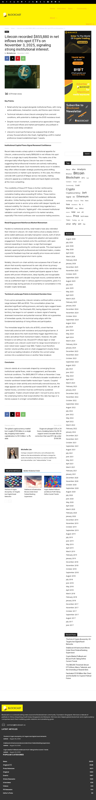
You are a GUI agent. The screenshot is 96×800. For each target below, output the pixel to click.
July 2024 (69, 327)
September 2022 (72, 404)
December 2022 (72, 393)
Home (7, 28)
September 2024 (72, 320)
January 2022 (71, 432)
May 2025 (70, 291)
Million (81, 208)
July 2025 (69, 284)
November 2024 (72, 313)
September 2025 (72, 277)
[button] (90, 24)
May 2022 (70, 418)
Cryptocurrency (73, 193)
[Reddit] (29, 2)
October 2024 (71, 316)
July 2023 (69, 369)
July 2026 (69, 242)
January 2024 (71, 348)
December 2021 (72, 435)
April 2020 (70, 506)
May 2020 (70, 502)
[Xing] (59, 2)
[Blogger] (3, 2)
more (68, 212)
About (68, 169)
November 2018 (72, 565)
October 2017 (71, 611)
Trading (74, 220)
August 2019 (71, 534)
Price (76, 216)
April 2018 (70, 590)
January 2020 (71, 516)
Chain (75, 182)
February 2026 (71, 260)
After (74, 169)
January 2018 (71, 600)
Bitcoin (78, 173)
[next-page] (9, 501)
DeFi (84, 192)
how (68, 204)
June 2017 (70, 625)
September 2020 (72, 488)
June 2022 (70, 414)
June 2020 (70, 499)
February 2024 (71, 344)
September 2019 (72, 530)
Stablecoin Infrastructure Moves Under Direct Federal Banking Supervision (78, 650)
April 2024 (70, 337)
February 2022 (71, 428)
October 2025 (71, 274)
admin (5, 739)
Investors (74, 204)
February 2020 (71, 513)
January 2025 (71, 306)
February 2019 (71, 555)
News (13, 28)
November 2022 (72, 397)
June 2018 (70, 583)
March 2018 (70, 593)
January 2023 (71, 390)
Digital (68, 197)
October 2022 (71, 400)
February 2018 (71, 597)
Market (69, 208)
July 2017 (69, 621)
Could (77, 185)
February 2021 (71, 471)
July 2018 (69, 579)
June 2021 (70, 456)
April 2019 (70, 548)
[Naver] (21, 2)
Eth (74, 197)
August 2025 (71, 281)
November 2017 (72, 607)
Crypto (70, 189)
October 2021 (71, 442)
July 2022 (69, 411)
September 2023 (72, 362)
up (79, 220)
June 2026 (70, 246)
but (88, 178)
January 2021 (71, 474)
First (82, 201)
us (82, 220)
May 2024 (70, 334)
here (86, 201)
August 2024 (71, 323)
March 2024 (70, 341)
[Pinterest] (25, 2)
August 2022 (71, 407)
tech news (84, 216)
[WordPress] (51, 2)
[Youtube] (55, 2)
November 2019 (72, 523)
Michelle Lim (11, 53)
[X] (44, 2)
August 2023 (71, 365)
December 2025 (72, 267)
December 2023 (72, 351)
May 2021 (70, 460)
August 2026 (71, 239)
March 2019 (70, 551)
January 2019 (71, 558)
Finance (76, 201)
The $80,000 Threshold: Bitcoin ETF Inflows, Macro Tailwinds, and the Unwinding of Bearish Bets (78, 667)
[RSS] (33, 2)
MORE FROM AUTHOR (32, 471)
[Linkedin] (14, 2)
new (73, 212)
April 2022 (70, 421)
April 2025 (70, 295)
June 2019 (70, 541)
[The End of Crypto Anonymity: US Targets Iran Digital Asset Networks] (13, 482)
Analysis (81, 169)
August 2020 (71, 492)
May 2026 (70, 249)
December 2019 (72, 520)
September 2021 (72, 446)
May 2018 (70, 586)
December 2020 (72, 478)
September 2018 (72, 572)
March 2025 (70, 298)
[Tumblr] (40, 2)
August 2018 (71, 576)
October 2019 (71, 527)
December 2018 (72, 562)
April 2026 (70, 253)
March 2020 (70, 509)
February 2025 (71, 302)
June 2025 (70, 288)
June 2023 (70, 372)
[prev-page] (6, 501)
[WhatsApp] (23, 58)
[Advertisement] (78, 136)
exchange (69, 201)
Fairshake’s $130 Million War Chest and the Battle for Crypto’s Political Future (78, 675)
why (74, 224)
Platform (69, 216)
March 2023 (70, 383)
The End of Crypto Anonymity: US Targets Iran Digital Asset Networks (78, 641)
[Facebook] (6, 2)
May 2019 (70, 544)
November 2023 (72, 355)
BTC (83, 178)
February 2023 (71, 386)
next (78, 212)
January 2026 (71, 263)
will (79, 224)
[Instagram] (10, 2)
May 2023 (70, 376)
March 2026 (70, 256)
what (68, 224)
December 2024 (72, 309)
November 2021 (72, 439)
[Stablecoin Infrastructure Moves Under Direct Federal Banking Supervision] (33, 482)
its (80, 204)
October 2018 (71, 569)
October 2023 (71, 358)
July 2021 (69, 453)
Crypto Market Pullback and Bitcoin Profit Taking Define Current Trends (52, 492)
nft (82, 212)
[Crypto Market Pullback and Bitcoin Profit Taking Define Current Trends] (52, 482)
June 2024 (70, 330)
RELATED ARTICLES (13, 471)
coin (79, 182)
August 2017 (71, 618)
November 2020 (72, 481)
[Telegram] (36, 2)
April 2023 (70, 379)
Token (68, 220)
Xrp (84, 224)
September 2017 (72, 614)
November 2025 (72, 270)
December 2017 (72, 604)
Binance (69, 174)
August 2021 (71, 449)
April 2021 (70, 463)
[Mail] (18, 2)
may (76, 208)
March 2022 (70, 425)
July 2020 (69, 495)
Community (70, 185)
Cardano (68, 182)
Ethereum (83, 196)
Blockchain (73, 177)
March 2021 (70, 467)
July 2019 (69, 537)
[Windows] (48, 2)
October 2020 (71, 485)
